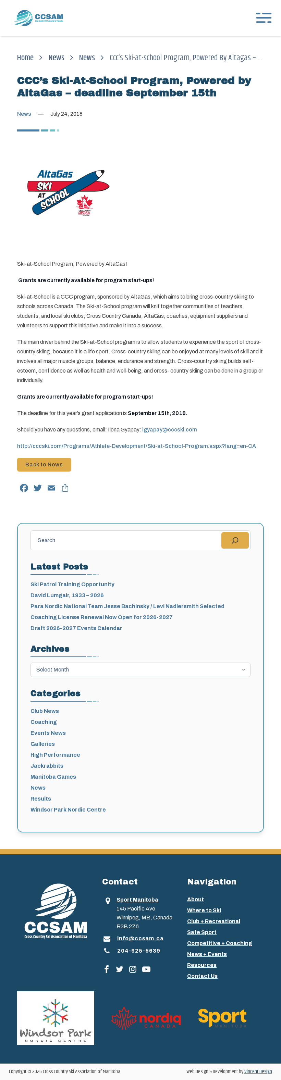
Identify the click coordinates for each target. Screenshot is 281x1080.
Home (25, 58)
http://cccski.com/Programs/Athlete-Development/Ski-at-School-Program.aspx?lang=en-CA (136, 446)
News (56, 58)
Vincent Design (258, 1071)
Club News (44, 711)
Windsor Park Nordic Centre (68, 810)
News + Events (207, 954)
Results (40, 799)
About (195, 899)
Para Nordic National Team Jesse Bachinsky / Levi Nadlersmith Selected (127, 606)
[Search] (235, 540)
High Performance (55, 755)
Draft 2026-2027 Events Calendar (76, 628)
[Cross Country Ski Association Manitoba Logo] (55, 910)
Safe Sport (202, 932)
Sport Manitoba (137, 900)
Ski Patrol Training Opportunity (72, 584)
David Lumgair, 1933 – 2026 (67, 595)
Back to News (44, 464)
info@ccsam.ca (140, 938)
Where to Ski (204, 910)
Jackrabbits (46, 766)
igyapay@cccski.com (169, 429)
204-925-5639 (138, 951)
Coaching (43, 722)
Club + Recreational (213, 921)
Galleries (42, 744)
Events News (48, 733)
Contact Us (202, 976)
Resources (202, 965)
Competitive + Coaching (219, 943)
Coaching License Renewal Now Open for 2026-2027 (101, 617)
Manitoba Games (53, 777)
